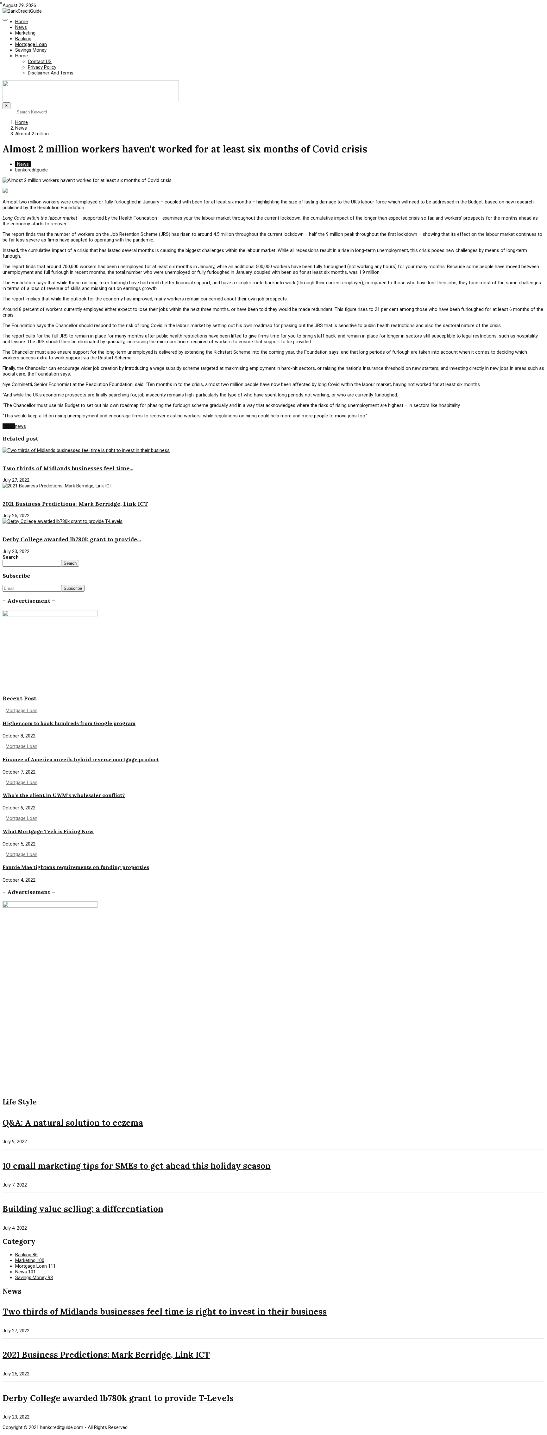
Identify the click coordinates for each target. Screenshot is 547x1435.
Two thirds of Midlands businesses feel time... (68, 468)
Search (11, 557)
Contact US (40, 61)
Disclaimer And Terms (50, 73)
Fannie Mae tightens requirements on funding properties (76, 867)
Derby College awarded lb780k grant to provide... (72, 539)
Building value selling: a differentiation (83, 1209)
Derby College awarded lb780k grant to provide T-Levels (118, 1398)
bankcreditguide (31, 170)
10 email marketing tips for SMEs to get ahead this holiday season (137, 1166)
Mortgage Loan (31, 44)
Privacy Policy (42, 67)
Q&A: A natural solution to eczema (73, 1122)
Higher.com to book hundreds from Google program (69, 723)
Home (21, 21)
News (21, 27)
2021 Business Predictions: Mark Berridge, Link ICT (75, 503)
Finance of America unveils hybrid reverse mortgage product (81, 759)
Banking (23, 39)
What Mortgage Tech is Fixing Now (48, 831)
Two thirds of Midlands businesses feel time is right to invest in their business (165, 1311)
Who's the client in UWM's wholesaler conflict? (64, 795)
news (20, 426)
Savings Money (31, 50)
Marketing (25, 33)
